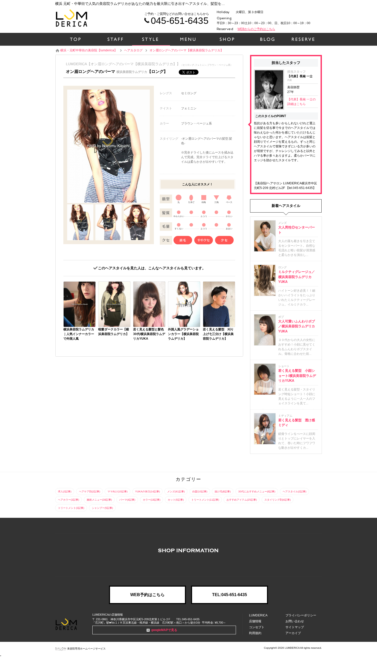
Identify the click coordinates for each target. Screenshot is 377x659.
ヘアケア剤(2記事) (89, 491)
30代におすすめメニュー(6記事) (256, 491)
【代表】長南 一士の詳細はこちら (301, 102)
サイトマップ (294, 627)
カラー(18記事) (151, 499)
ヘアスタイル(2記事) (294, 491)
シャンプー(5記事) (102, 508)
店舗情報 (255, 621)
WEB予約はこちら (147, 595)
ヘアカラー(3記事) (68, 499)
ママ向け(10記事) (117, 491)
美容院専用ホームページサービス (86, 648)
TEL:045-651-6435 (229, 595)
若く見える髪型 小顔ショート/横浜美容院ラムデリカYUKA (297, 376)
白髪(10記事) (199, 491)
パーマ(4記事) (127, 499)
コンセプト (256, 627)
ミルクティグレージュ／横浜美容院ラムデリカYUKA (296, 277)
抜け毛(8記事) (223, 491)
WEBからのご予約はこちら (256, 29)
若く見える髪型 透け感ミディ (296, 422)
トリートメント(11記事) (205, 499)
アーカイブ (293, 633)
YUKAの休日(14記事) (147, 491)
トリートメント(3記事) (71, 508)
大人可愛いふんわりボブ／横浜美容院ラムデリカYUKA (296, 326)
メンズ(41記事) (176, 491)
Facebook (188, 564)
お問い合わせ (294, 621)
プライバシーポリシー (300, 615)
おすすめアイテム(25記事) (241, 499)
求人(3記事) (64, 491)
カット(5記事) (176, 499)
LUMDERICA (258, 615)
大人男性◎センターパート (296, 229)
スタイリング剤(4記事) (277, 499)
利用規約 (255, 633)
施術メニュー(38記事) (99, 499)
